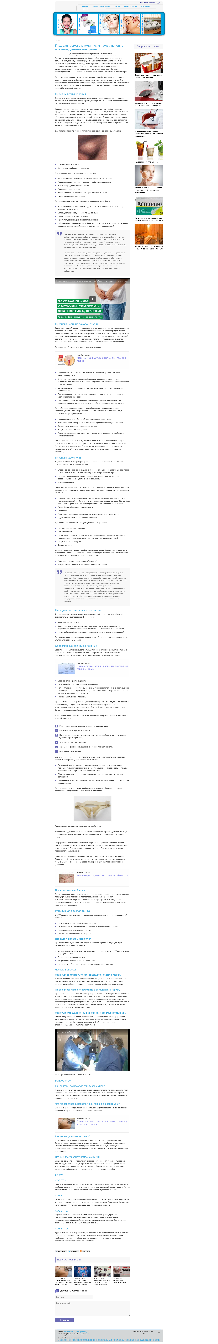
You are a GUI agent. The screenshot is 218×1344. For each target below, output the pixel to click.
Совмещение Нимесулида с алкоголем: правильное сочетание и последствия (150, 133)
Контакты (145, 6)
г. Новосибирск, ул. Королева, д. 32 (77, 1332)
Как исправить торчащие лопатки (119, 1281)
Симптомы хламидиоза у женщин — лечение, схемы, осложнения (102, 1282)
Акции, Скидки (130, 6)
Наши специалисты (101, 6)
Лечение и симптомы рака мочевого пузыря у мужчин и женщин (63, 1282)
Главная (84, 6)
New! (85, 9)
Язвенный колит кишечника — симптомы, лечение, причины (82, 1282)
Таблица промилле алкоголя (147, 162)
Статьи (117, 6)
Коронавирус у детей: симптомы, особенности (102, 875)
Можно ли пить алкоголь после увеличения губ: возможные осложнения (148, 190)
